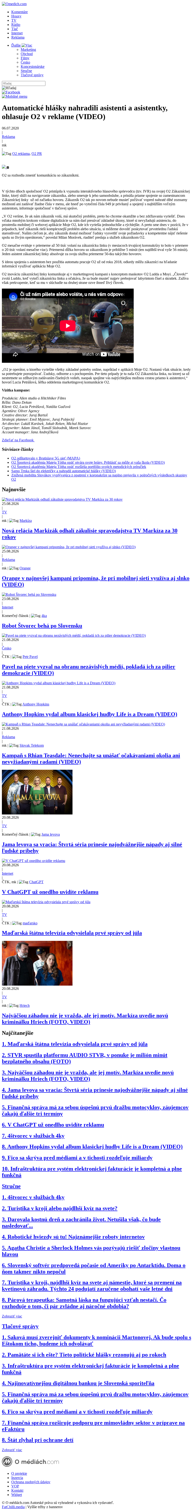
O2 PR (37, 154)
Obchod (27, 54)
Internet (17, 33)
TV (13, 20)
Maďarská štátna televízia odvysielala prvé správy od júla (72, 933)
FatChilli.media (13, 1507)
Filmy (25, 58)
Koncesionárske (32, 66)
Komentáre (19, 12)
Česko (25, 62)
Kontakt (17, 1490)
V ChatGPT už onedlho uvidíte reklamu (50, 892)
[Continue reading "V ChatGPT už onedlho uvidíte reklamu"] (33, 861)
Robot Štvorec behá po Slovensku (42, 626)
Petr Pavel (30, 657)
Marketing (28, 50)
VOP (15, 1486)
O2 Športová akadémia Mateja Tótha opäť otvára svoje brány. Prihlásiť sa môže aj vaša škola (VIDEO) (88, 462)
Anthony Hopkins (35, 704)
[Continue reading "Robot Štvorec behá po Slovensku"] (29, 594)
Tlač (14, 29)
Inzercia (17, 1478)
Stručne (26, 71)
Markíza (26, 521)
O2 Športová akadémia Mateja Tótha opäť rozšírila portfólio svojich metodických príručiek (78, 467)
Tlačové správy (32, 75)
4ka (44, 616)
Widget (16, 1495)
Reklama (17, 37)
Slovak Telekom (32, 745)
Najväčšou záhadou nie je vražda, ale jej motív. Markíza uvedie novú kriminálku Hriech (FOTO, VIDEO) (85, 1018)
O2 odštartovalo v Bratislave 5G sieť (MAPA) (45, 458)
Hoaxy (16, 16)
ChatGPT (36, 882)
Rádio (15, 25)
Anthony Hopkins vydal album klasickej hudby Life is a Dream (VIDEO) (89, 714)
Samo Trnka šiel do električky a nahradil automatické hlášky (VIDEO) (63, 471)
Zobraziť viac (12, 1316)
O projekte (19, 1473)
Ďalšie (16, 45)
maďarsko (30, 923)
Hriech (25, 1005)
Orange (25, 568)
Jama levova (50, 834)
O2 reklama (21, 154)
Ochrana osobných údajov (30, 1482)
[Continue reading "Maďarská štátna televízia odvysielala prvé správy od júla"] (46, 902)
